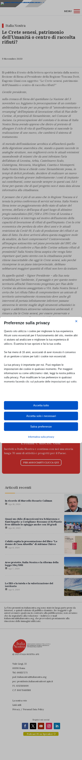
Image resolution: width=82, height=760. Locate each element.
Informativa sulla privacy (41, 437)
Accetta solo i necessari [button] (41, 416)
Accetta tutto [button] (41, 405)
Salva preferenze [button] (41, 426)
